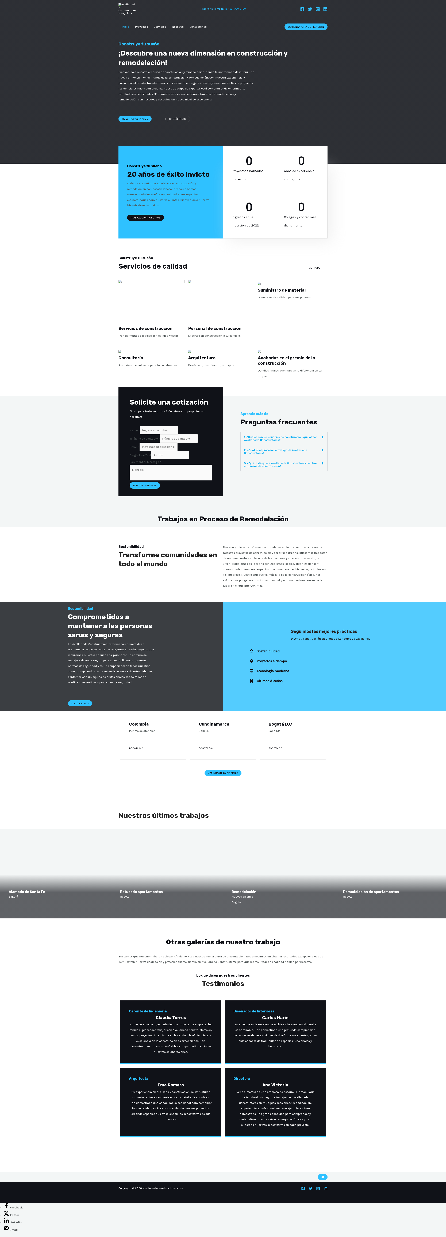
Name (135, 430)
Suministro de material (282, 290)
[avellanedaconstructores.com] (127, 8)
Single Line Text (140, 455)
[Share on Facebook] (6, 1207)
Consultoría (130, 357)
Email (135, 446)
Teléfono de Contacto (145, 438)
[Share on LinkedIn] (6, 1222)
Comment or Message (145, 462)
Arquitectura (202, 357)
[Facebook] (302, 9)
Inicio (125, 26)
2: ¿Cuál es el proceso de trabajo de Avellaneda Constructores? (275, 451)
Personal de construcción (214, 328)
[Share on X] (6, 1215)
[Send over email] (6, 1229)
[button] (306, 27)
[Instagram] (318, 9)
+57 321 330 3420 (235, 8)
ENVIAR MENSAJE (145, 485)
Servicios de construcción (145, 328)
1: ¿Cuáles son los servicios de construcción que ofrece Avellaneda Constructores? (280, 438)
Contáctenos (198, 26)
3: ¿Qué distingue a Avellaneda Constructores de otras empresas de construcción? (280, 464)
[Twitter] (310, 9)
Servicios (160, 26)
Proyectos (141, 26)
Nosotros (178, 26)
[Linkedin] (325, 9)
